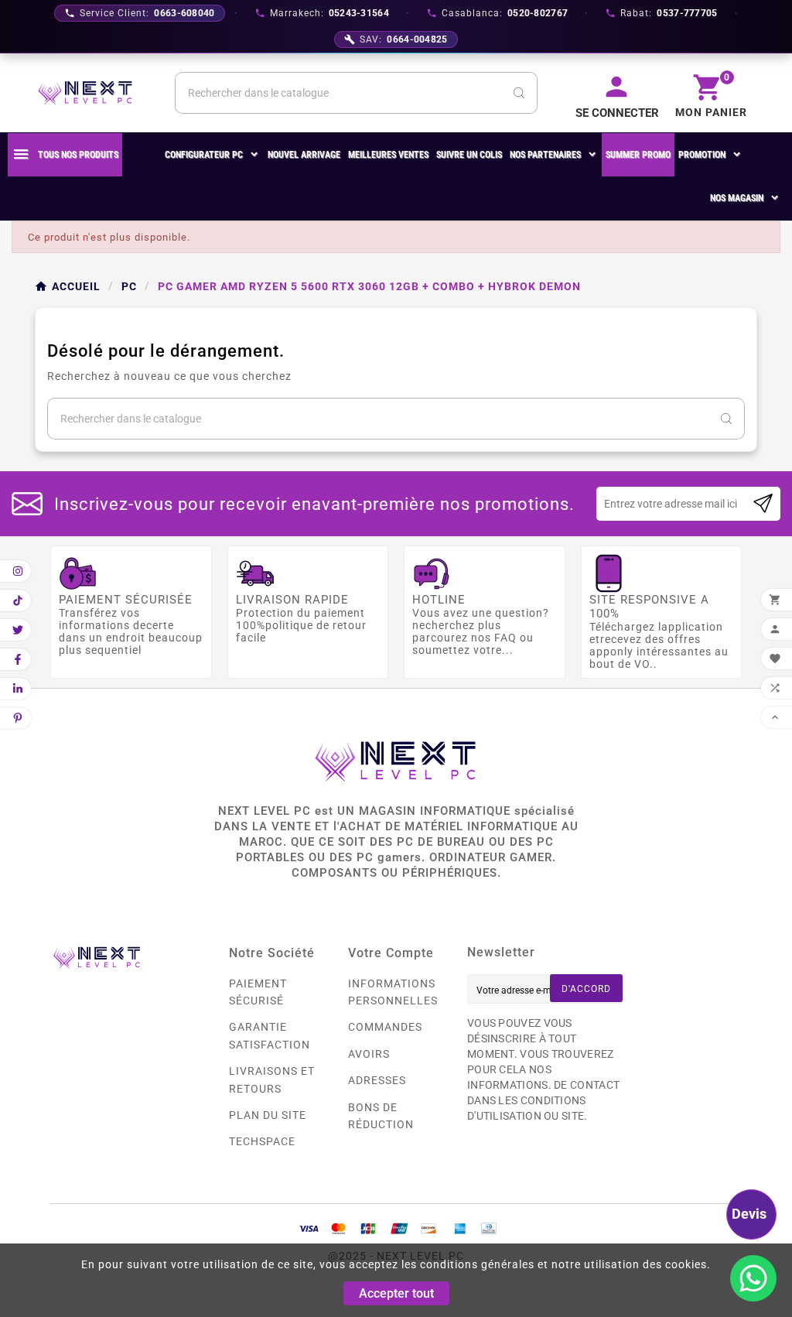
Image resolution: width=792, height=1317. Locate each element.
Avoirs (369, 1054)
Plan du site (267, 1115)
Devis (749, 1214)
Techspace (262, 1141)
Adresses (377, 1080)
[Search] (519, 92)
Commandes (385, 1027)
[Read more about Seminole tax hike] (763, 504)
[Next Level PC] (85, 93)
